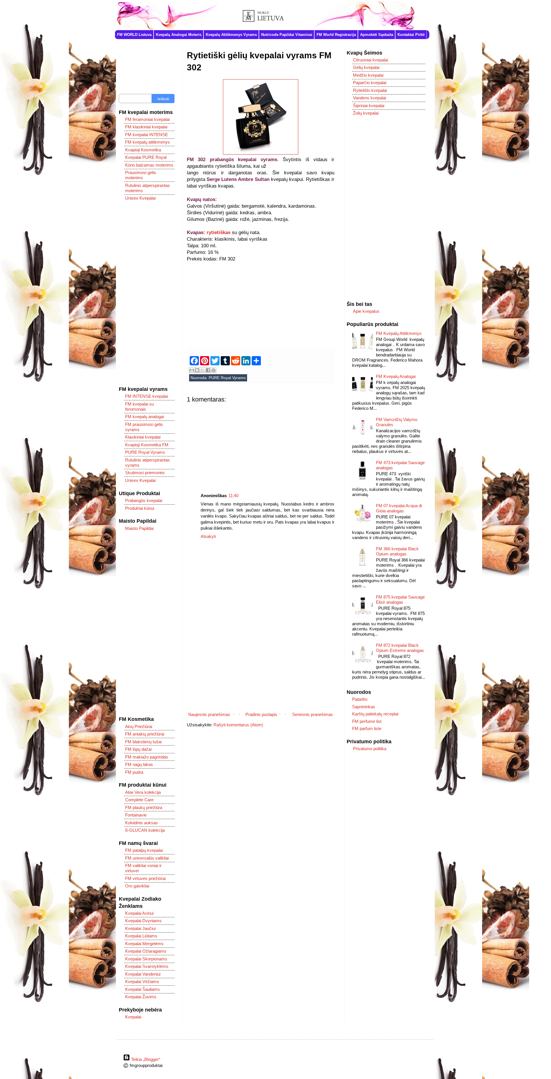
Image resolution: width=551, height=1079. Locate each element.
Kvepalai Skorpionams (146, 958)
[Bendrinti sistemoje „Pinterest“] (213, 370)
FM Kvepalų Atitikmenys (399, 333)
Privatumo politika (369, 748)
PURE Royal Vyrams (227, 378)
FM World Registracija (336, 34)
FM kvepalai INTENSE (146, 134)
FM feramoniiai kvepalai (147, 119)
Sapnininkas (363, 706)
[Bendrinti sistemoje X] (202, 370)
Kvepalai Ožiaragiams (145, 951)
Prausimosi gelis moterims (140, 175)
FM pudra (134, 772)
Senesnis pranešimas (312, 714)
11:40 (233, 495)
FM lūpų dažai (138, 749)
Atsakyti (208, 536)
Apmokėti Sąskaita (376, 34)
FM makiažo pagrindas (146, 756)
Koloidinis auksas (141, 822)
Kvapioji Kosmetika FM (146, 444)
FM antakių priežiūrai (144, 733)
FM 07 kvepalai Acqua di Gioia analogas (399, 508)
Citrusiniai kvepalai (370, 59)
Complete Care (139, 799)
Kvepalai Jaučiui (140, 928)
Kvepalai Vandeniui (142, 974)
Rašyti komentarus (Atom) (238, 724)
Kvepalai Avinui (139, 913)
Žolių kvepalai (366, 113)
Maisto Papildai (139, 528)
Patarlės (360, 699)
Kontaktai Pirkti (411, 34)
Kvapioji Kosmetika (143, 149)
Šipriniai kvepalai (368, 105)
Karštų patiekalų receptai (375, 713)
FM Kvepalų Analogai (396, 376)
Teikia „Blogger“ (145, 1059)
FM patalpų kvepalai (144, 850)
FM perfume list (366, 721)
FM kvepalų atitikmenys (147, 142)
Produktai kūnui (139, 508)
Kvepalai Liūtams (141, 935)
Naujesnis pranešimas (209, 714)
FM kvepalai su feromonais (139, 407)
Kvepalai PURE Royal (145, 157)
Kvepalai (133, 1016)
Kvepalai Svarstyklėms (146, 966)
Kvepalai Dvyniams (143, 920)
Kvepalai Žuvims (140, 996)
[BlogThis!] (197, 370)
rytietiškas (218, 232)
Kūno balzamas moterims (149, 165)
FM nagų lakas (139, 764)
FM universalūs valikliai (147, 858)
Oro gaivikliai (137, 885)
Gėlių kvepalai (366, 67)
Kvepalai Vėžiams (142, 981)
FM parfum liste (366, 728)
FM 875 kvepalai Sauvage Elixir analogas (400, 599)
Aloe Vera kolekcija (143, 792)
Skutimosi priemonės (145, 472)
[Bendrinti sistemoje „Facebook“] (208, 370)
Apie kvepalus (366, 311)
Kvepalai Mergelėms (144, 943)
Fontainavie (136, 814)
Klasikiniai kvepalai (142, 437)
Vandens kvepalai (369, 97)
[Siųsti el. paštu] (192, 370)
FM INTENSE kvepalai (146, 396)
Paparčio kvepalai (369, 82)
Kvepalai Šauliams (142, 989)
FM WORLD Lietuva (134, 34)
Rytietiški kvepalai (370, 90)
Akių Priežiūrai (138, 726)
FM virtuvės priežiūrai (145, 878)
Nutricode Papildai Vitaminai (286, 34)
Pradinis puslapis (261, 714)
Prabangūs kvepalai (143, 500)
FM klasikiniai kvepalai (146, 126)
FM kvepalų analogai (144, 416)
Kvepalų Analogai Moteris (178, 34)
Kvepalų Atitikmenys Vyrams (231, 34)
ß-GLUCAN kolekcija (145, 830)
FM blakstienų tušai (143, 741)
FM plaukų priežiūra (143, 807)
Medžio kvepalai (368, 75)
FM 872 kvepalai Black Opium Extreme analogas (400, 648)
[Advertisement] (260, 302)
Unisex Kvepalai (140, 198)
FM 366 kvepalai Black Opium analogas (397, 551)
